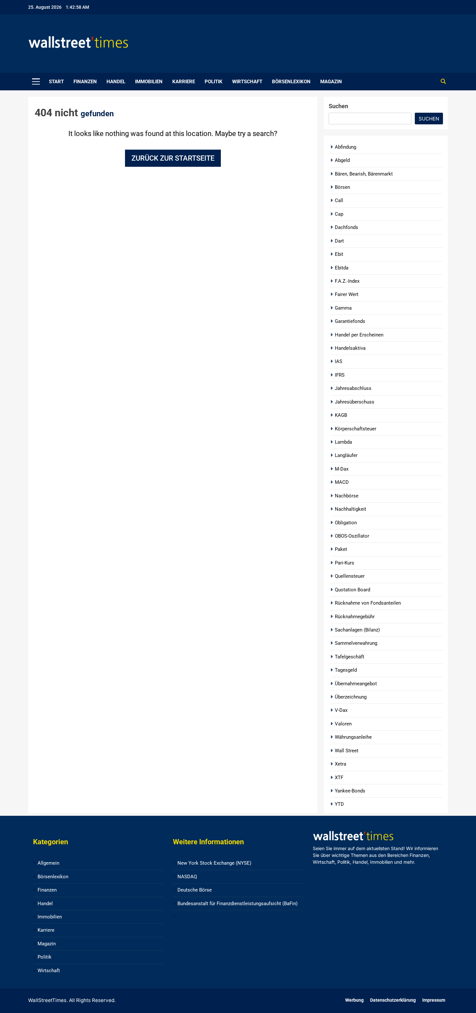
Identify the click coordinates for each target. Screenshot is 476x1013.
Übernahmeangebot (356, 684)
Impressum (433, 1000)
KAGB (341, 415)
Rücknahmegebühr (355, 617)
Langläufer (346, 455)
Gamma (343, 308)
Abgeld (342, 160)
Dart (339, 241)
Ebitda (341, 268)
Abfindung (345, 147)
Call (339, 200)
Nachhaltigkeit (350, 509)
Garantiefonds (350, 321)
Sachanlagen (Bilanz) (357, 630)
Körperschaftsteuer (355, 429)
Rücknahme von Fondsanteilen (368, 603)
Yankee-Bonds (350, 791)
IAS (338, 361)
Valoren (343, 724)
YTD (339, 804)
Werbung (354, 1000)
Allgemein (48, 863)
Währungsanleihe (353, 737)
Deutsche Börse (194, 890)
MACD (342, 482)
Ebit (339, 254)
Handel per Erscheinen (359, 335)
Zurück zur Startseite (172, 158)
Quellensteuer (350, 576)
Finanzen (85, 82)
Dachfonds (346, 227)
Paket (341, 549)
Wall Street (346, 751)
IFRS (340, 375)
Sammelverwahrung (356, 643)
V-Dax (341, 710)
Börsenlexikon (291, 82)
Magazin (331, 82)
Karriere (183, 82)
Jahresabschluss (353, 388)
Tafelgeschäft (349, 657)
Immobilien (149, 82)
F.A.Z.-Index (347, 281)
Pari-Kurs (344, 563)
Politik (213, 82)
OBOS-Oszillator (352, 536)
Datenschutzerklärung (393, 1000)
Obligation (346, 523)
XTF (339, 777)
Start (56, 82)
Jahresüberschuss (354, 402)
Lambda (343, 442)
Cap (339, 214)
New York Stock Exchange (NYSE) (214, 863)
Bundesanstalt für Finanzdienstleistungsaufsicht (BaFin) (237, 903)
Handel (116, 82)
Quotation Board (352, 590)
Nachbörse (346, 496)
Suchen (338, 106)
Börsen (342, 187)
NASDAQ (187, 877)
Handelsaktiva (350, 348)
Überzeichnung (351, 697)
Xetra (340, 764)
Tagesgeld (346, 670)
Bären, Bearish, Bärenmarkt (364, 174)
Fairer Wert (346, 294)
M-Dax (341, 469)
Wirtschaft (247, 82)
